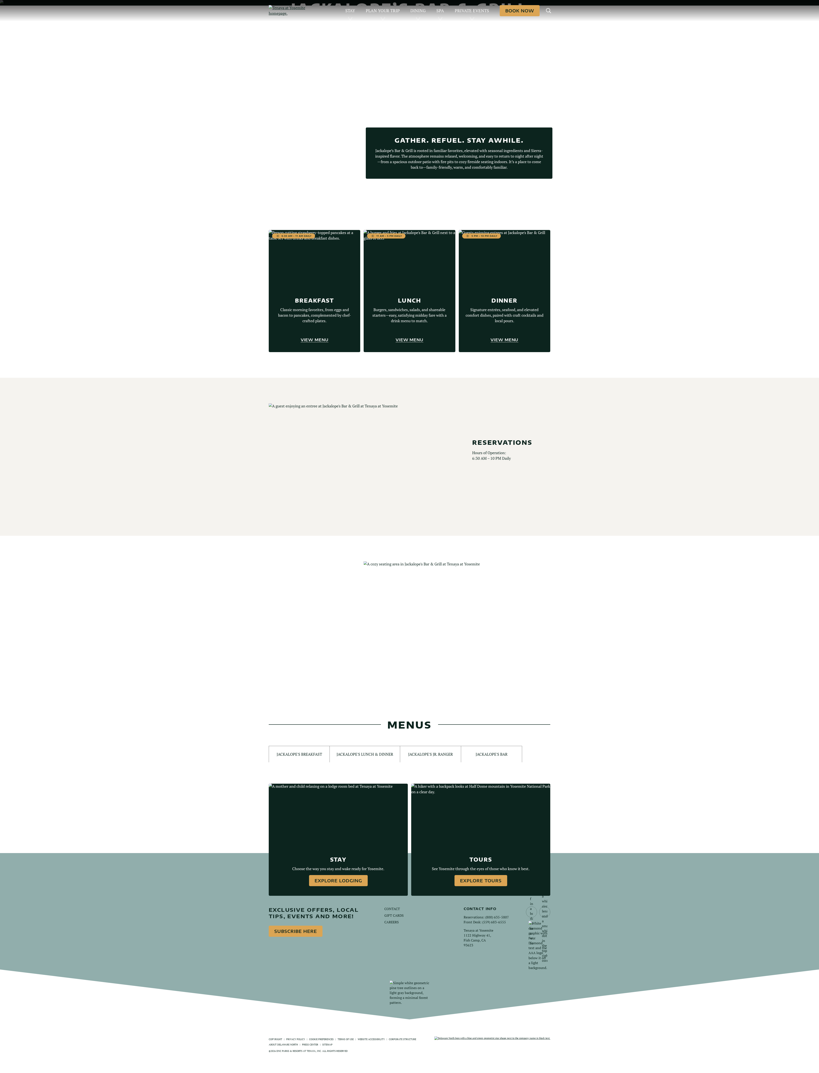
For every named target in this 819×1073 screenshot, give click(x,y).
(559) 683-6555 (494, 922)
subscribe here (295, 931)
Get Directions (304, 635)
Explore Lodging (338, 880)
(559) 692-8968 (298, 621)
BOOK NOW (519, 10)
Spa (440, 10)
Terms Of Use (346, 1039)
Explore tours (481, 880)
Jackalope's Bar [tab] (491, 754)
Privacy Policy (295, 1039)
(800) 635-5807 (497, 917)
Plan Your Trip (383, 10)
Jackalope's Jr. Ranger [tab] (430, 754)
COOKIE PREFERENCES (321, 1039)
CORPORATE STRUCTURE (402, 1039)
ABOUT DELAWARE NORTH (283, 1044)
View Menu (314, 339)
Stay (350, 10)
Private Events (472, 10)
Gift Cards (394, 915)
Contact (392, 908)
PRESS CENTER (310, 1044)
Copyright (275, 1039)
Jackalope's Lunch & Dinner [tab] (365, 754)
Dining (418, 10)
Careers (391, 922)
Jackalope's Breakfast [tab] (299, 754)
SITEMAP (327, 1044)
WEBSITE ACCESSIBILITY (371, 1039)
